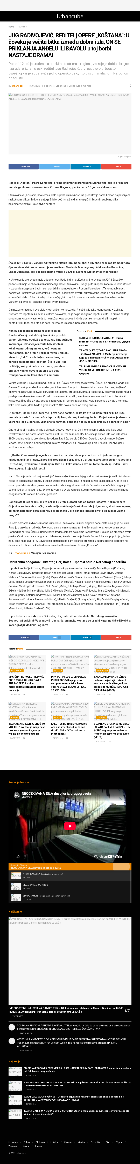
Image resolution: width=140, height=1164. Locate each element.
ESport (119, 1142)
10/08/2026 (15, 695)
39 (24, 695)
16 (67, 695)
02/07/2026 (100, 741)
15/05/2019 (34, 86)
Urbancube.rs (21, 553)
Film (108, 1142)
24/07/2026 (15, 738)
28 (109, 695)
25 (109, 741)
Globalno (17, 670)
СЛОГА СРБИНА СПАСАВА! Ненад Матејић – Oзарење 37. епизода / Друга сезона (104, 342)
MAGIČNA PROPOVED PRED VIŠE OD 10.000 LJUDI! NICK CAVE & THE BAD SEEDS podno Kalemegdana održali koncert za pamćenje (26, 683)
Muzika (58, 670)
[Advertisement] (70, 5)
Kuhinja (38, 1146)
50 (24, 738)
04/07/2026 (57, 738)
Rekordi (68, 1142)
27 (67, 738)
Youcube (13, 1146)
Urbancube (70, 16)
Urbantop (13, 1142)
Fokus (14, 717)
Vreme (26, 1146)
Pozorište (22, 27)
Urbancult (74, 86)
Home (11, 27)
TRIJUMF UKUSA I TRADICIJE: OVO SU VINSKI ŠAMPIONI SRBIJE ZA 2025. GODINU (102, 370)
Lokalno (101, 717)
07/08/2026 (57, 695)
